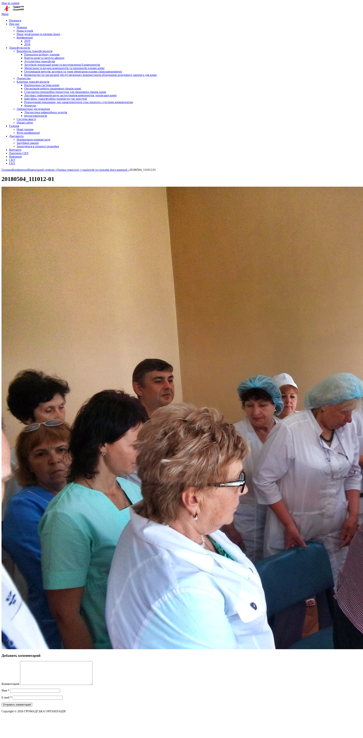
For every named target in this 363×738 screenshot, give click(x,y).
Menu (5, 14)
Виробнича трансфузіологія (34, 51)
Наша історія (25, 30)
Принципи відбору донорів (42, 54)
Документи (16, 136)
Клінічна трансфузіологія (33, 81)
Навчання (15, 156)
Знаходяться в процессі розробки (38, 146)
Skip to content (10, 3)
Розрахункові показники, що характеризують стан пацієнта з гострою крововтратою (78, 102)
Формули (30, 105)
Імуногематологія (35, 115)
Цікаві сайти (25, 122)
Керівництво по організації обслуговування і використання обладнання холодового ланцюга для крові (90, 75)
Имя (5, 690)
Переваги (15, 20)
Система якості (26, 119)
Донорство (24, 78)
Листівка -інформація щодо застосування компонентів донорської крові (70, 95)
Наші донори (25, 129)
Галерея (14, 126)
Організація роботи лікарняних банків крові (52, 88)
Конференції (25, 37)
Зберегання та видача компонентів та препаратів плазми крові (64, 68)
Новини (22, 27)
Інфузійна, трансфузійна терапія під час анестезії (55, 98)
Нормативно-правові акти (33, 139)
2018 (27, 44)
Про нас (14, 24)
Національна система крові (41, 85)
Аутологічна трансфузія (39, 61)
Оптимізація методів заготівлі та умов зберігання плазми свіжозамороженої (73, 71)
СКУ (12, 160)
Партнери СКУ (19, 153)
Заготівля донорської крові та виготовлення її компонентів (62, 64)
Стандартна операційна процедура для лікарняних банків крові (65, 92)
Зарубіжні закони (28, 143)
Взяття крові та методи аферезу (44, 58)
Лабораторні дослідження (33, 109)
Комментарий (10, 683)
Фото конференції (28, 132)
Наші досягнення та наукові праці (38, 34)
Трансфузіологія (19, 47)
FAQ (12, 163)
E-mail (7, 697)
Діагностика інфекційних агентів (45, 112)
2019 (27, 41)
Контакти (15, 149)
